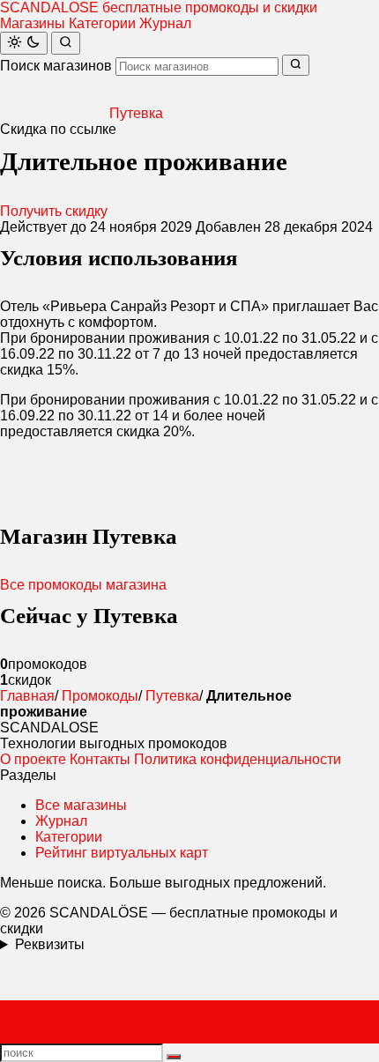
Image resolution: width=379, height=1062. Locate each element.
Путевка (172, 695)
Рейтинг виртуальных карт (121, 852)
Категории (102, 23)
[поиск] (174, 1056)
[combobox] (197, 66)
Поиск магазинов (56, 65)
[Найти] (65, 43)
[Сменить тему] (24, 43)
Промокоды (100, 695)
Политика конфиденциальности (237, 759)
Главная (27, 695)
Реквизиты (50, 944)
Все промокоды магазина (83, 584)
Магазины (32, 23)
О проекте (33, 759)
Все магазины (81, 805)
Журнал (165, 23)
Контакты (100, 759)
